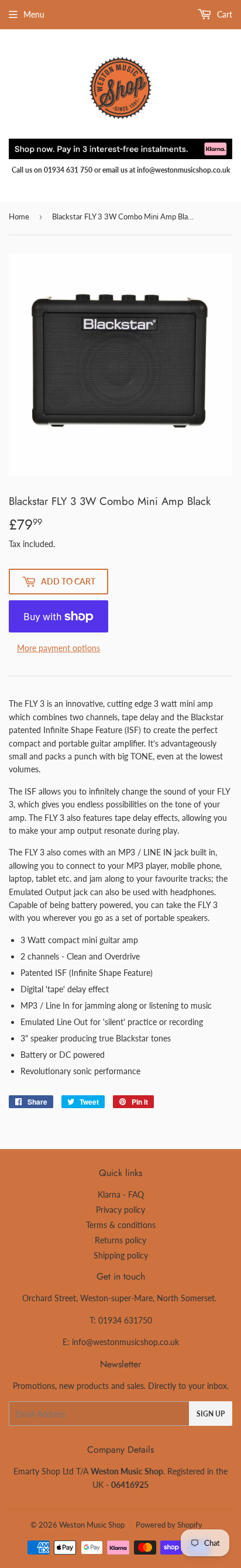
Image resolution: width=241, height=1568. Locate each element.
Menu (33, 14)
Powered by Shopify (169, 1524)
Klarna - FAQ (121, 1194)
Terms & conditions (121, 1225)
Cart (223, 14)
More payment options (58, 648)
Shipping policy (121, 1255)
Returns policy (120, 1240)
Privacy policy (120, 1210)
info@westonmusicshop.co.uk (125, 1342)
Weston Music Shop (92, 1524)
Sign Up (211, 1413)
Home (19, 216)
